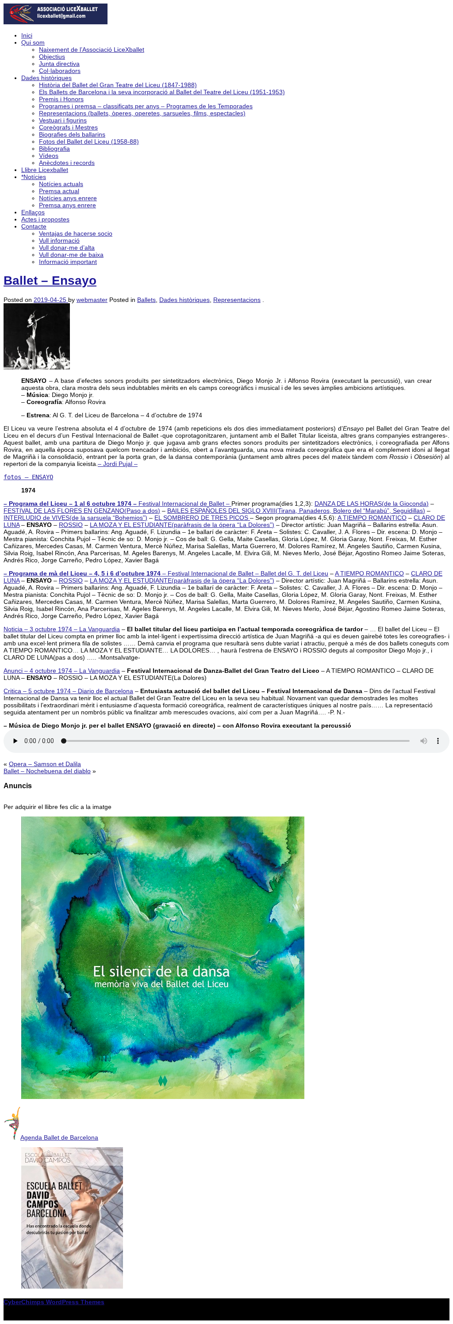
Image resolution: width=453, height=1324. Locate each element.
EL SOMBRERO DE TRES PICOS (202, 517)
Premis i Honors (61, 99)
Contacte (33, 226)
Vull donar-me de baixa (71, 254)
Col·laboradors (60, 70)
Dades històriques (46, 77)
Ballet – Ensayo (50, 280)
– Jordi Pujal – (118, 463)
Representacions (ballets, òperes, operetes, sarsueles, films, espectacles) (142, 113)
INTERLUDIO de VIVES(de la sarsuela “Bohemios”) (75, 517)
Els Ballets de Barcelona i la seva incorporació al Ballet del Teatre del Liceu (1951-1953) (162, 91)
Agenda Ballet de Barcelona (59, 1137)
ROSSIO (71, 524)
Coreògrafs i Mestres (68, 127)
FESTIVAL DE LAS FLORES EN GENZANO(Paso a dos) (82, 510)
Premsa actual (59, 191)
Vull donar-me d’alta (67, 247)
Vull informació (59, 240)
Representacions (237, 299)
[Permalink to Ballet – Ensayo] (37, 367)
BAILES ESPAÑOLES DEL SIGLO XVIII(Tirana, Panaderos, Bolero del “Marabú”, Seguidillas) (296, 510)
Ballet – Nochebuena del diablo (47, 771)
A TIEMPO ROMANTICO (372, 517)
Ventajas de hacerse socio (75, 233)
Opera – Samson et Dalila (45, 763)
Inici (26, 35)
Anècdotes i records (67, 162)
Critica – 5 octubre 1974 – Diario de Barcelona (68, 690)
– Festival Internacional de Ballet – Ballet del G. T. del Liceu (166, 573)
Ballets (146, 299)
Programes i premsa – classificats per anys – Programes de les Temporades (146, 106)
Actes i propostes (45, 219)
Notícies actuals (61, 183)
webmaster (92, 299)
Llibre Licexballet (44, 169)
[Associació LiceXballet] (55, 22)
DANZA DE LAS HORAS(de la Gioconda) (372, 503)
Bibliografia (54, 148)
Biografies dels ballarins (72, 134)
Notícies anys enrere (68, 198)
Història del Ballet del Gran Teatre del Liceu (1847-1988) (118, 84)
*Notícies (33, 176)
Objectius (52, 56)
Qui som (33, 42)
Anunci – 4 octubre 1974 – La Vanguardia (62, 670)
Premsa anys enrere (67, 205)
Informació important (68, 261)
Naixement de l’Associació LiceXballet (91, 49)
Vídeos (48, 155)
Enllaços (33, 212)
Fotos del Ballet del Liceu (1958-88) (89, 141)
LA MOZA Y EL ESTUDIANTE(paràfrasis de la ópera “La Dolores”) (182, 524)
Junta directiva (59, 63)
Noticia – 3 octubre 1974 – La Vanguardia (62, 629)
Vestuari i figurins (63, 120)
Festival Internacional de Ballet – (117, 503)
